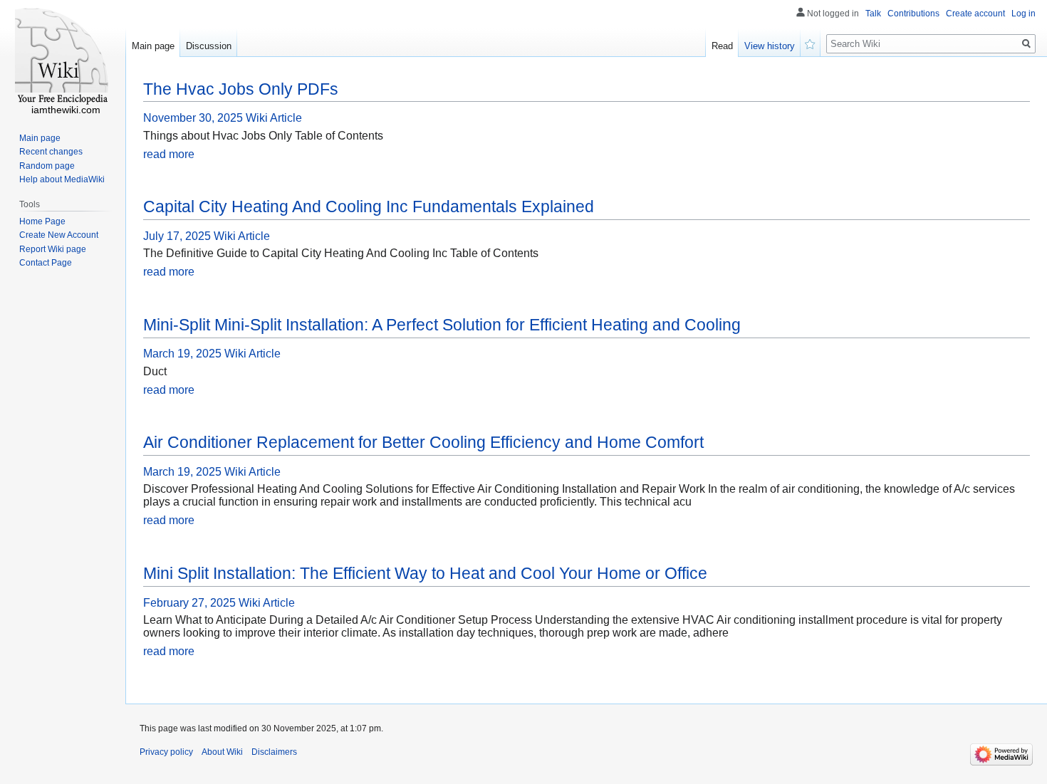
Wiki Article (274, 118)
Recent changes (51, 152)
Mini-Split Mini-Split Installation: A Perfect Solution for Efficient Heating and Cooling (442, 324)
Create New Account (58, 235)
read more (168, 154)
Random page (47, 166)
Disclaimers (274, 752)
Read (722, 46)
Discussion (208, 46)
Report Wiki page (52, 249)
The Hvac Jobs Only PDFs (240, 89)
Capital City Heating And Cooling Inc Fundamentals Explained (368, 206)
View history (769, 46)
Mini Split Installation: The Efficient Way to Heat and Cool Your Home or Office (425, 573)
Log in (1023, 14)
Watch (811, 42)
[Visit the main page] (63, 57)
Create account (975, 14)
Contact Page (45, 263)
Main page (153, 46)
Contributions (913, 14)
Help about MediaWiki (62, 179)
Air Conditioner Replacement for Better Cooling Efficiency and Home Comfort (423, 442)
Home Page (42, 221)
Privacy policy (166, 752)
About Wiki (222, 752)
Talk (873, 14)
